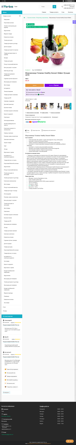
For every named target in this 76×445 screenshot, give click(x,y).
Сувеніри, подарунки (9, 101)
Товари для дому (8, 246)
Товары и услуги (54, 12)
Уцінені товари (7, 142)
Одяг (5, 145)
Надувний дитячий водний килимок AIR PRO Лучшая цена (12, 345)
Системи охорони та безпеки (11, 110)
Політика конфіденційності (45, 443)
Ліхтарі (5, 149)
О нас (63, 12)
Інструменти (7, 88)
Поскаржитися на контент (33, 443)
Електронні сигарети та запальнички (9, 129)
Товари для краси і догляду (10, 43)
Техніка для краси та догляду (11, 177)
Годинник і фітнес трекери (10, 240)
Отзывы (5, 311)
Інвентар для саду (8, 70)
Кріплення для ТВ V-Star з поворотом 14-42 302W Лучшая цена (12, 330)
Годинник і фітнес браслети (10, 78)
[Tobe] (7, 6)
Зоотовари (6, 261)
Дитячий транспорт (9, 104)
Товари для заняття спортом (11, 50)
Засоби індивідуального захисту (10, 124)
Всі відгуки (6, 392)
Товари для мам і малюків (10, 230)
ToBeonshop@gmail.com (7, 434)
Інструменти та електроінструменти (9, 156)
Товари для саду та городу (10, 190)
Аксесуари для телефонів (10, 81)
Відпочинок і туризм (9, 152)
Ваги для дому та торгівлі (10, 67)
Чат (71, 441)
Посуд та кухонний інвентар (11, 64)
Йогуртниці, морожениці (42, 17)
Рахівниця (6, 296)
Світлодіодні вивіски (9, 120)
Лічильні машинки (8, 91)
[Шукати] (54, 6)
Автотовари (7, 85)
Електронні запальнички (10, 181)
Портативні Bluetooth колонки (11, 163)
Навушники (7, 19)
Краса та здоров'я (8, 114)
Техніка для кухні (8, 40)
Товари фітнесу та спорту (10, 160)
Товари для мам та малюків (11, 94)
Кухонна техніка (31, 17)
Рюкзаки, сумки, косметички (11, 136)
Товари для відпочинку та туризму (10, 54)
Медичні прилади (8, 293)
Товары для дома (8, 61)
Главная (44, 12)
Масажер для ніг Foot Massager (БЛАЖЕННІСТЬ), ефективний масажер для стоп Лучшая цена (12, 362)
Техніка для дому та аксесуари (9, 173)
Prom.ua (45, 442)
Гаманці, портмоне (8, 133)
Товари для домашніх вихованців (9, 74)
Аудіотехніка (7, 30)
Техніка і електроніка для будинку (10, 26)
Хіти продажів (7, 194)
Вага (30, 185)
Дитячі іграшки (7, 46)
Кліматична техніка (8, 37)
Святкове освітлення (9, 139)
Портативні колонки (9, 22)
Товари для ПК (7, 98)
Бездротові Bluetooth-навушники (9, 271)
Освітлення (7, 117)
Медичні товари (8, 33)
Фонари (6, 57)
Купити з (51, 85)
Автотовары (7, 184)
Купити (34, 85)
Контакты (70, 12)
